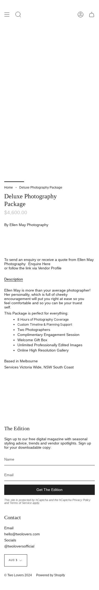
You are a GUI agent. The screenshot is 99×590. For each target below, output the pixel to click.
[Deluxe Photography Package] (14, 169)
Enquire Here (39, 264)
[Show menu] (7, 14)
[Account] (80, 14)
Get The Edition (49, 490)
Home (8, 187)
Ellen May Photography (29, 225)
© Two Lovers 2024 (18, 575)
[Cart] (91, 14)
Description (13, 279)
